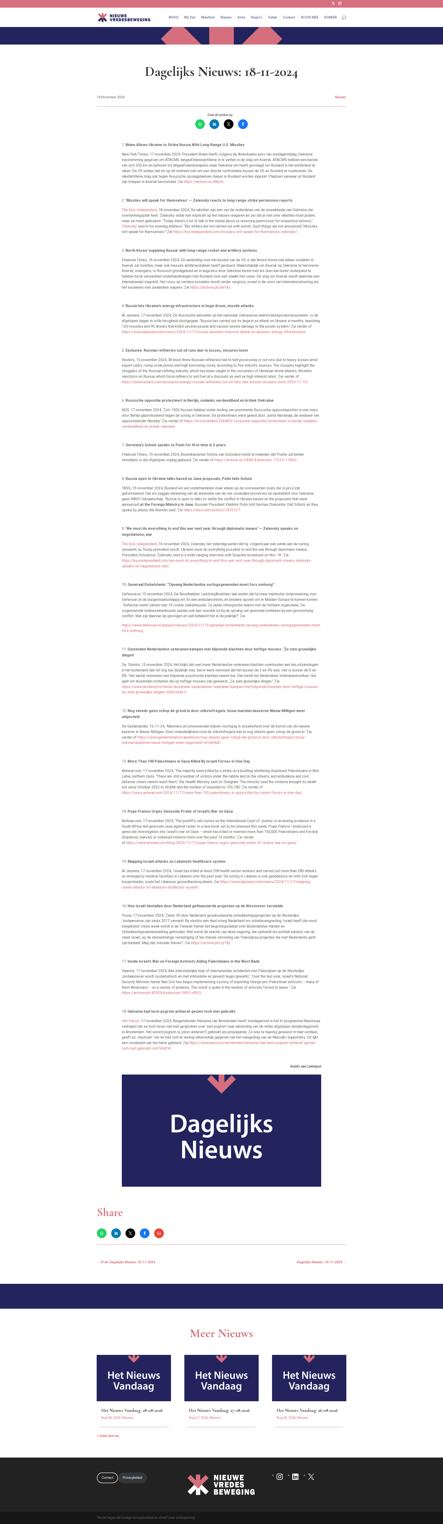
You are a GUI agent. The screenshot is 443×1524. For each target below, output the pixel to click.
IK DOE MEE (309, 17)
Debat (272, 17)
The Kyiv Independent (139, 544)
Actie (241, 17)
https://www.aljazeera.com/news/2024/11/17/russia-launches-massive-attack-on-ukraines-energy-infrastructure (213, 332)
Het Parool (130, 1021)
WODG (173, 17)
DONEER (330, 17)
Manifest (208, 17)
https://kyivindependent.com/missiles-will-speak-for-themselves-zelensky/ (235, 232)
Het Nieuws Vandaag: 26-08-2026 (307, 1410)
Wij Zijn (189, 17)
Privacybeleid (132, 1477)
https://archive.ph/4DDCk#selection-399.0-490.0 (161, 993)
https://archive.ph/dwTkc (210, 287)
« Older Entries (108, 1436)
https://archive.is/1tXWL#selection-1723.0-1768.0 (255, 460)
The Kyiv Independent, (140, 210)
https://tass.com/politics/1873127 (212, 510)
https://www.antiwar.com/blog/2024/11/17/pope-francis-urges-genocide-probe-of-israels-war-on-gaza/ (211, 843)
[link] (200, 124)
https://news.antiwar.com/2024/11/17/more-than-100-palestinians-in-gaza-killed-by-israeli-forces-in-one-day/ (212, 792)
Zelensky (129, 226)
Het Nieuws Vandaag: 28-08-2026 (132, 1410)
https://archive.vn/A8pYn (204, 182)
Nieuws (226, 17)
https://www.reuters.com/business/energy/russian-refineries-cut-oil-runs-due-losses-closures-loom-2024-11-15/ (215, 382)
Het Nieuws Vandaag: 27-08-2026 (219, 1410)
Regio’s (256, 17)
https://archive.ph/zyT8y (210, 943)
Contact (289, 17)
